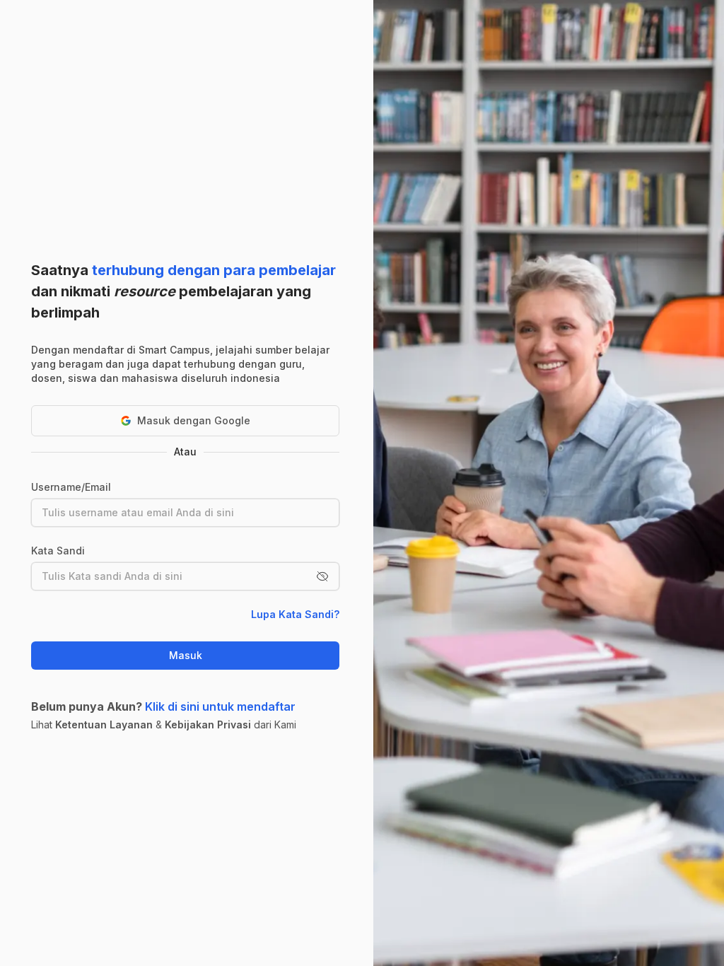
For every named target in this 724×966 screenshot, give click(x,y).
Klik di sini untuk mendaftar (220, 706)
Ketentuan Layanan (104, 724)
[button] (322, 576)
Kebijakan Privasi (208, 724)
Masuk (185, 655)
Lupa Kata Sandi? (295, 614)
